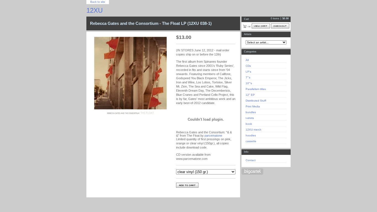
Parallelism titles (256, 89)
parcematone (213, 135)
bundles (251, 112)
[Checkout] (280, 25)
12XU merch (253, 129)
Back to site (97, 1)
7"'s (248, 77)
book (249, 123)
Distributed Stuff (256, 100)
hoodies (251, 135)
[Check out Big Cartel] (252, 171)
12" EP (250, 94)
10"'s (249, 83)
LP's (248, 71)
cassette (251, 141)
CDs (248, 65)
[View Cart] (261, 25)
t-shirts (250, 118)
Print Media (253, 106)
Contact (251, 160)
